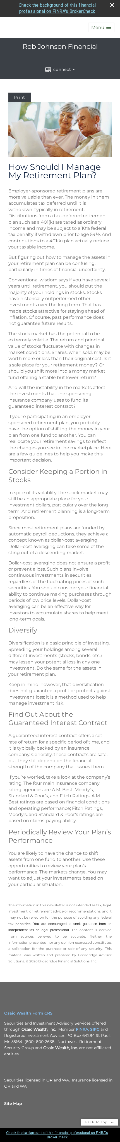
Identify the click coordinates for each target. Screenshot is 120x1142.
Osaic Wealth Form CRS (28, 1013)
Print (19, 97)
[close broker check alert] (112, 5)
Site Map (13, 1103)
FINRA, (82, 1029)
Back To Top (97, 1122)
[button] (101, 27)
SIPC (94, 1029)
